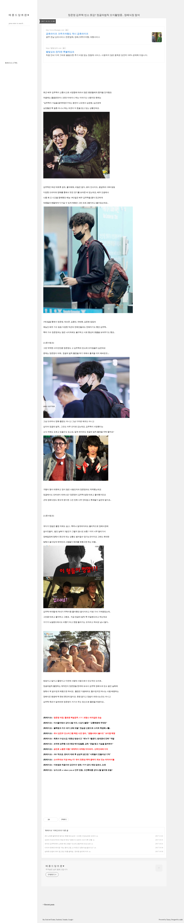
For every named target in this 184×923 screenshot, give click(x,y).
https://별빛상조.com (53, 48)
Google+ (70, 920)
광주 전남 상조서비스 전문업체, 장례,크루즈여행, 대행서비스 (73, 37)
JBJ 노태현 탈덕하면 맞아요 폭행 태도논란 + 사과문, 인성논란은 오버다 (70, 836)
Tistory (168, 920)
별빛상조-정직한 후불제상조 (60, 52)
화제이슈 (11, 63)
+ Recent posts (48, 905)
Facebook (59, 920)
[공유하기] (52, 819)
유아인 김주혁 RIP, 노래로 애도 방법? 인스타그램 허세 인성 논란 (68, 844)
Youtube (64, 920)
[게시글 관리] (55, 819)
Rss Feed (45, 920)
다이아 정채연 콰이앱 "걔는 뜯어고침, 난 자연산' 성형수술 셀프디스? (69, 848)
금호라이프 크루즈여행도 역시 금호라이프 (67, 33)
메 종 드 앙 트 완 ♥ (19, 15)
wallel (181, 920)
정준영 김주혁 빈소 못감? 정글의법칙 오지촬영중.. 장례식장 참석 (104, 15)
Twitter (53, 920)
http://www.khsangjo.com (55, 30)
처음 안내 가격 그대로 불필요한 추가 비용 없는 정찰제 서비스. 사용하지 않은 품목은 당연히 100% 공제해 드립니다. (97, 55)
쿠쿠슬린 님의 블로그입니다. (57, 869)
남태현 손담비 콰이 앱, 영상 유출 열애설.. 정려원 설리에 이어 (66, 851)
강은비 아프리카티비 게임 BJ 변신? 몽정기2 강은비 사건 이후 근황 (68, 840)
